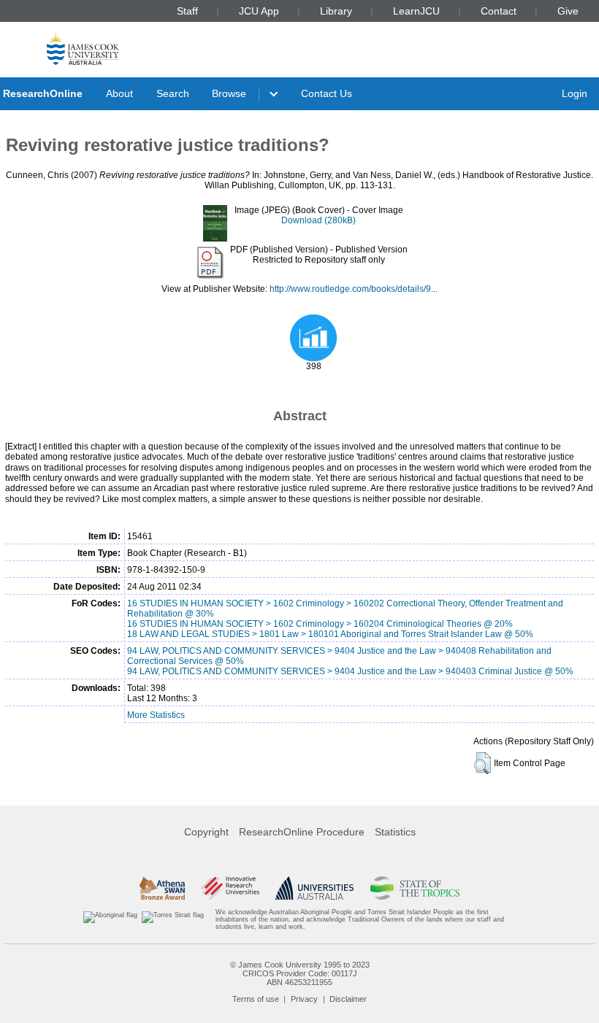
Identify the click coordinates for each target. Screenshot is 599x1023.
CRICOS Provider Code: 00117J (300, 973)
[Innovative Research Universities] (230, 888)
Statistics (395, 832)
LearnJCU (416, 11)
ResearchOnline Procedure (302, 832)
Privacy (304, 999)
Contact (498, 11)
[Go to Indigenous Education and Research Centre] (110, 919)
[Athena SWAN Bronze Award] (162, 888)
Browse (229, 93)
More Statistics (156, 715)
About (119, 93)
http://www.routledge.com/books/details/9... (354, 289)
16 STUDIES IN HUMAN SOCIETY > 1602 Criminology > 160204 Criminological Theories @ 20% (320, 624)
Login (574, 93)
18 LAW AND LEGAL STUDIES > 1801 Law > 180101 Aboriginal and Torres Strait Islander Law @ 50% (330, 634)
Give (568, 11)
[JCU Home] (83, 48)
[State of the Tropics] (414, 888)
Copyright (206, 832)
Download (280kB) (318, 220)
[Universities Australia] (314, 888)
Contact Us (326, 93)
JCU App (259, 11)
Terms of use (255, 999)
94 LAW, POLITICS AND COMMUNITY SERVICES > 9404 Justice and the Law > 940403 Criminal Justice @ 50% (350, 671)
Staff (187, 11)
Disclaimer (348, 999)
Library (336, 11)
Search (172, 93)
